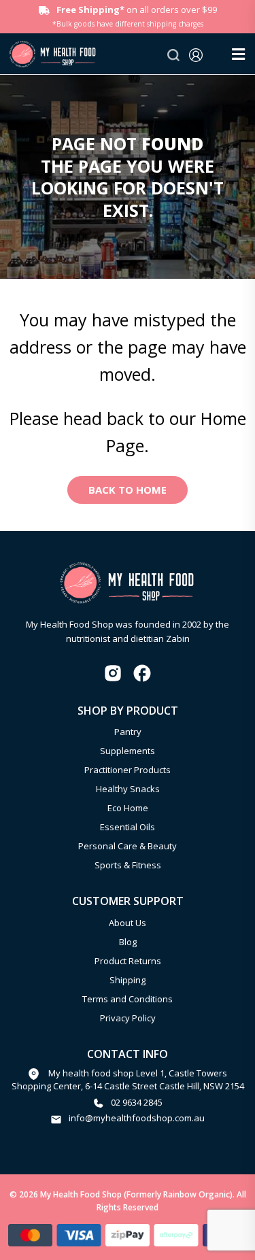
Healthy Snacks (128, 789)
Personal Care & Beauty (127, 846)
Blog (128, 942)
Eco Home (127, 808)
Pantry (127, 732)
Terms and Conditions (127, 999)
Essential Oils (127, 827)
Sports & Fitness (128, 865)
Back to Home (127, 489)
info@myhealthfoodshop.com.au (137, 1118)
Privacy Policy (128, 1018)
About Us (127, 923)
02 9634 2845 (137, 1102)
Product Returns (128, 961)
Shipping (127, 980)
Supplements (127, 751)
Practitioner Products (127, 770)
